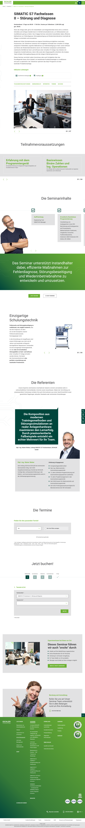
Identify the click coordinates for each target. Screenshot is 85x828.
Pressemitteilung (48, 732)
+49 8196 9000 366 (56, 710)
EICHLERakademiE (20, 737)
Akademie (9, 6)
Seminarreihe (20, 592)
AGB (55, 820)
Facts (40, 820)
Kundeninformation (48, 730)
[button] (76, 3)
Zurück (14, 131)
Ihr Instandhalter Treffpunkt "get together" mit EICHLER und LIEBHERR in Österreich (35, 735)
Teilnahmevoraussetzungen (22, 84)
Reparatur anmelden (54, 811)
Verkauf (18, 730)
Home (4, 6)
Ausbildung (60, 728)
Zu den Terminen (50, 295)
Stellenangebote (61, 725)
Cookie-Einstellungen (30, 820)
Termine (53, 84)
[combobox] (29, 528)
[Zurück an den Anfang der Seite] (83, 715)
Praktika (59, 731)
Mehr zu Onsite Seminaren (57, 665)
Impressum (78, 820)
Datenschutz (47, 820)
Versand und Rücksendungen (66, 820)
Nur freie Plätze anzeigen (53, 528)
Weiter (19, 131)
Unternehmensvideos (49, 748)
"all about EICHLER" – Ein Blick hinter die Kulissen (35, 727)
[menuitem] (83, 715)
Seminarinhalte (36, 84)
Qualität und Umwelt (48, 746)
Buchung (60, 84)
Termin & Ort (20, 600)
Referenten (46, 84)
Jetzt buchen (34, 295)
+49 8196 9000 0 (69, 811)
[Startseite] (8, 2)
